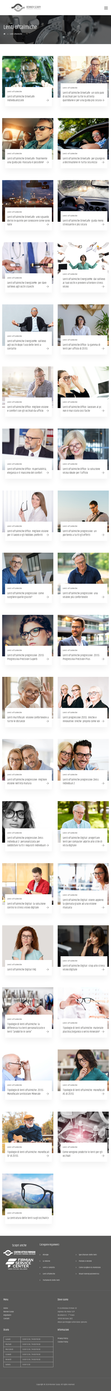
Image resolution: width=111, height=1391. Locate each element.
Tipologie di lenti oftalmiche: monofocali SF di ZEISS (28, 1154)
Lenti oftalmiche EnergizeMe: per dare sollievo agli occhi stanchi (26, 285)
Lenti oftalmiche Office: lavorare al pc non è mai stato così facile (82, 409)
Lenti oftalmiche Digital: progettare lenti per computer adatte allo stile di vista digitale (82, 842)
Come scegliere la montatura (90, 1267)
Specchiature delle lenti (88, 1254)
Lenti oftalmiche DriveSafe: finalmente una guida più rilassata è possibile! (27, 160)
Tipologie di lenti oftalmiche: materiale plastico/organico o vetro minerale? (83, 1030)
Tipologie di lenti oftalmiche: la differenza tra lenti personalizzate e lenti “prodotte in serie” (26, 1028)
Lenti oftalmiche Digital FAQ (21, 969)
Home (5, 1308)
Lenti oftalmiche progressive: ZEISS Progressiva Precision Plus (81, 657)
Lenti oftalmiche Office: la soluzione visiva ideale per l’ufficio (81, 471)
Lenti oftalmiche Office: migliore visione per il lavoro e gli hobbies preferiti (27, 533)
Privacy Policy (63, 1338)
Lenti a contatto (49, 1267)
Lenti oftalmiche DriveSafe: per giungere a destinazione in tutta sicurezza (84, 160)
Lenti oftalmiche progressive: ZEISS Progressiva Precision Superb (25, 657)
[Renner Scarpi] (26, 8)
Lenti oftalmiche (14, 91)
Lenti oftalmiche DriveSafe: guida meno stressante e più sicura (83, 223)
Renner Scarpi (8, 1311)
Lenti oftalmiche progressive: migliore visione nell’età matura (27, 781)
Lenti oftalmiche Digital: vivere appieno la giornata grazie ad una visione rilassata (83, 904)
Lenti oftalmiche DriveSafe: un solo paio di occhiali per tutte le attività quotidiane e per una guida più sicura (83, 97)
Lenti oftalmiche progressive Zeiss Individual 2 (81, 781)
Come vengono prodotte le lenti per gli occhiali (83, 1154)
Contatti (6, 1318)
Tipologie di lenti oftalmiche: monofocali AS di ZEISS (84, 1092)
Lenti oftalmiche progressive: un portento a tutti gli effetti (80, 533)
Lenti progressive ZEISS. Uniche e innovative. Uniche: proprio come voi (81, 719)
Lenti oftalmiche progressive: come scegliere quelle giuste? (25, 595)
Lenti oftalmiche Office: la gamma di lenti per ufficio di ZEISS (81, 347)
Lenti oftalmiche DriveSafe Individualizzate (21, 98)
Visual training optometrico (89, 1273)
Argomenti (7, 1315)
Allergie (46, 1254)
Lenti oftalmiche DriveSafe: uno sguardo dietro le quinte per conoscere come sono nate (28, 221)
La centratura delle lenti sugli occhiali (27, 1218)
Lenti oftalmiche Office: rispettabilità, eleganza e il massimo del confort (26, 471)
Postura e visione (85, 1261)
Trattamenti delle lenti (51, 1280)
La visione (46, 1261)
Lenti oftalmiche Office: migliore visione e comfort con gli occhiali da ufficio (27, 409)
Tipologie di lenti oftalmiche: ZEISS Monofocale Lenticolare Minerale (25, 1092)
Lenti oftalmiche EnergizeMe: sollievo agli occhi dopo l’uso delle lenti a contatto (26, 345)
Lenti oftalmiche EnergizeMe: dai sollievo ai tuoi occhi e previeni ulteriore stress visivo (84, 283)
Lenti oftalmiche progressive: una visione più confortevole (80, 595)
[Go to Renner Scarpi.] (4, 34)
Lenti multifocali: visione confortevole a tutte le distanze (28, 719)
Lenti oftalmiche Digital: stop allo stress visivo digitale (84, 968)
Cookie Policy (63, 1341)
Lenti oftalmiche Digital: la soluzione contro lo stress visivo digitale (26, 906)
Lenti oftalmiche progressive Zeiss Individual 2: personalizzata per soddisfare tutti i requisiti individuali (26, 842)
